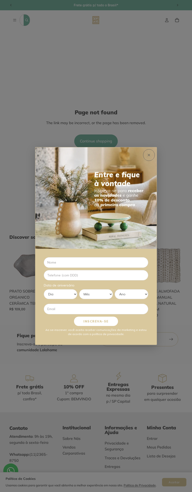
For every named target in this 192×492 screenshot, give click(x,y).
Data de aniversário (59, 285)
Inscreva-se (96, 321)
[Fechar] (149, 155)
